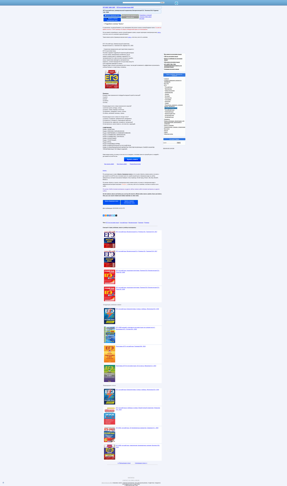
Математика (168, 88)
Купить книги (132, 159)
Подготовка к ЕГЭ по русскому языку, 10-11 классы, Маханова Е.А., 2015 (136, 365)
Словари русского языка (171, 69)
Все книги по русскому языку (173, 54)
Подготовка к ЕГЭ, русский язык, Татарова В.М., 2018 (131, 346)
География (168, 99)
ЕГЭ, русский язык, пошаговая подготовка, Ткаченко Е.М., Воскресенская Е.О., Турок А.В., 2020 (138, 271)
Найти (166, 132)
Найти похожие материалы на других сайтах (130, 16)
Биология (167, 101)
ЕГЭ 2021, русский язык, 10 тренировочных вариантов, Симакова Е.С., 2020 (137, 428)
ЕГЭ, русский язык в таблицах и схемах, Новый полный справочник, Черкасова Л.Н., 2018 (138, 408)
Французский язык (170, 113)
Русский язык (168, 87)
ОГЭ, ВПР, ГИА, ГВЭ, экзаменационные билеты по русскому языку (173, 66)
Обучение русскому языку (172, 62)
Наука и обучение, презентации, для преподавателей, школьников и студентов (174, 122)
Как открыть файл (122, 164)
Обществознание (170, 90)
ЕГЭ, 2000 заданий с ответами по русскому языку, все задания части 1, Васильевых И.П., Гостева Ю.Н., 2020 (135, 328)
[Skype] (114, 215)
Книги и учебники (169, 125)
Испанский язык (169, 115)
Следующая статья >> (141, 463)
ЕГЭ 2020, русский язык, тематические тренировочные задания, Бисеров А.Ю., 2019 (138, 446)
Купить (105, 170)
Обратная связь (168, 134)
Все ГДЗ (166, 83)
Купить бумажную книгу (111, 201)
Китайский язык (169, 117)
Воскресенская (133, 222)
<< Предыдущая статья (124, 463)
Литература (168, 97)
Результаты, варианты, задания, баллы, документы (173, 105)
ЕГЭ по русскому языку (112, 222)
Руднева (146, 222)
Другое (166, 130)
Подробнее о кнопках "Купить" (114, 24)
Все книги (167, 129)
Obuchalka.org (107, 483)
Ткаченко (140, 222)
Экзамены (167, 119)
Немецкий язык (169, 111)
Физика (167, 94)
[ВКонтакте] (104, 215)
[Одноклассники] (106, 215)
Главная (166, 78)
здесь (159, 32)
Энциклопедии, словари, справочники (174, 127)
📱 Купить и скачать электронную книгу (112, 19)
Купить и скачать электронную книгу (129, 201)
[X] (116, 215)
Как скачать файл (109, 164)
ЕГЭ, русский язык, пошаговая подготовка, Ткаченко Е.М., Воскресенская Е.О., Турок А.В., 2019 (138, 288)
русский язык (123, 222)
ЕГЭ (165, 85)
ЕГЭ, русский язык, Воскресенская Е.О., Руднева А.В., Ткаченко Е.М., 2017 (136, 231)
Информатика (169, 92)
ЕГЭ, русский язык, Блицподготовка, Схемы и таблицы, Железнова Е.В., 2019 (137, 309)
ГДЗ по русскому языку (171, 56)
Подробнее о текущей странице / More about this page (145, 16)
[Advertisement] (147, 51)
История (167, 96)
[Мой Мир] (108, 215)
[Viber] (110, 215)
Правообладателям (135, 164)
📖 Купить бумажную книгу (112, 15)
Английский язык (169, 110)
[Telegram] (112, 215)
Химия (167, 103)
